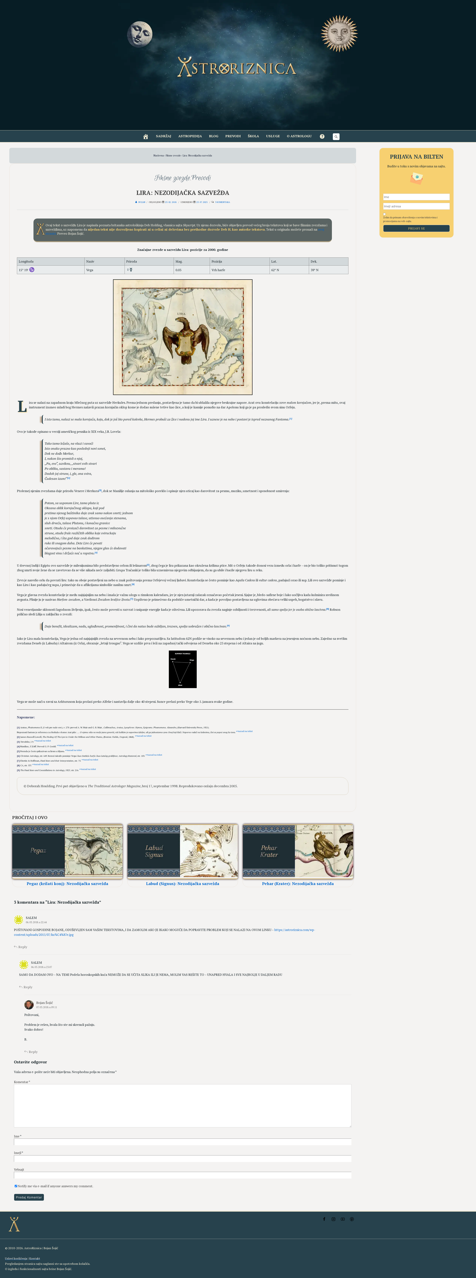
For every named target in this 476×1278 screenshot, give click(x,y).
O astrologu (299, 136)
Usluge (273, 136)
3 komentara (222, 202)
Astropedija (190, 136)
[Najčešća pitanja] (322, 136)
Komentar (22, 1082)
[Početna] (145, 136)
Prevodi (233, 136)
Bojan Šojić (44, 1002)
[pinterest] (352, 1219)
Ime (17, 1136)
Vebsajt (19, 1169)
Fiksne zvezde (172, 178)
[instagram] (333, 1219)
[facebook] (324, 1219)
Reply (22, 947)
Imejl (17, 1153)
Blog (213, 136)
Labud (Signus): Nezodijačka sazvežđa (182, 883)
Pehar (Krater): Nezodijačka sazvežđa (298, 883)
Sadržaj (163, 136)
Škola (253, 136)
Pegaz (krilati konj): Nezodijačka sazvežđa (67, 883)
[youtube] (342, 1219)
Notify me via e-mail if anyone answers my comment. (55, 1186)
